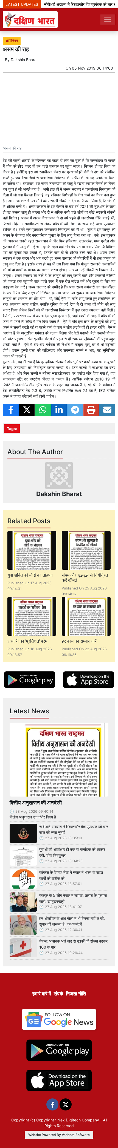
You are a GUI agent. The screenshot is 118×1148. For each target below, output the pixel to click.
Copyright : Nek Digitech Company (67, 1120)
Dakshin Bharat (24, 59)
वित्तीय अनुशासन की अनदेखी (36, 802)
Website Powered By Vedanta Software (59, 1135)
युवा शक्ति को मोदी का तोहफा (30, 575)
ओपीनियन (11, 41)
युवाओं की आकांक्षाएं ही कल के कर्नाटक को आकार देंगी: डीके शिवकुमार (72, 852)
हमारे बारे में (41, 994)
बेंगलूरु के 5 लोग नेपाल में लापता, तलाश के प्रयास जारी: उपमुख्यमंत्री (73, 898)
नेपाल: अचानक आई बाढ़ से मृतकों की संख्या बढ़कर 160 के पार (73, 944)
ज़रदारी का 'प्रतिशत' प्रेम (27, 641)
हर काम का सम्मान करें (79, 641)
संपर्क (58, 994)
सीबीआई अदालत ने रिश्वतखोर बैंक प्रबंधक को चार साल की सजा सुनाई (73, 829)
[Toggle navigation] (107, 19)
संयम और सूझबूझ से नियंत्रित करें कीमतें (85, 577)
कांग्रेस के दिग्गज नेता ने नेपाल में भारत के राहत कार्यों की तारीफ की (71, 875)
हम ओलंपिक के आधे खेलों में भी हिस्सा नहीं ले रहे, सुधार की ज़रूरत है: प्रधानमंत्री (72, 921)
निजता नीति (76, 994)
